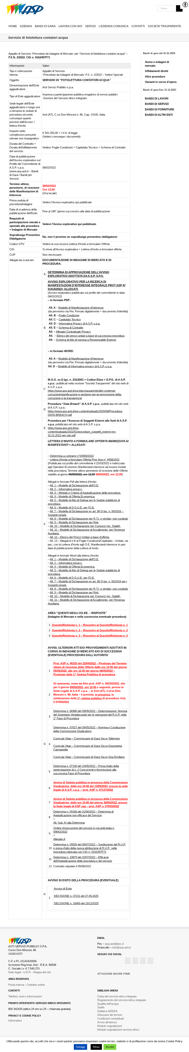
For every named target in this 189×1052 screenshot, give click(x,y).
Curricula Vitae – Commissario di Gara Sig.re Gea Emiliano (89, 756)
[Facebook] (127, 960)
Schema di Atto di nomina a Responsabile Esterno (86, 339)
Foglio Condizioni (69, 315)
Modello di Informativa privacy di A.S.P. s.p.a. (85, 366)
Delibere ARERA (107, 1011)
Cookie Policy (174, 1041)
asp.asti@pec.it (114, 943)
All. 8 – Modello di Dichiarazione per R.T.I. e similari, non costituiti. (89, 518)
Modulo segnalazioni (109, 1025)
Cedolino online (36, 984)
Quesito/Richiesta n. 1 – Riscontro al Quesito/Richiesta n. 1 (90, 625)
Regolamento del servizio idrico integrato (121, 1000)
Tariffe (100, 1007)
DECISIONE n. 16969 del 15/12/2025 (76, 903)
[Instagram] (143, 960)
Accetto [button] (110, 1047)
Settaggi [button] (80, 1047)
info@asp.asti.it (121, 947)
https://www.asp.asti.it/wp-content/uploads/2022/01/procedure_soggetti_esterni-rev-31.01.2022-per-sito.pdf (82, 431)
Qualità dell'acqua (107, 1003)
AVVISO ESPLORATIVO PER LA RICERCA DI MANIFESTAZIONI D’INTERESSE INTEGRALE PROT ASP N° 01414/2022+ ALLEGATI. (87, 285)
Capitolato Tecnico (70, 319)
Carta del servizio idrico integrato (117, 996)
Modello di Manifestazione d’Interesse (81, 307)
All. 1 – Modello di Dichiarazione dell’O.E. (74, 485)
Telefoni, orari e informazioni (25, 996)
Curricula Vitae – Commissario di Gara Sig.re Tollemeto (86, 738)
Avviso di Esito (63, 888)
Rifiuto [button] (96, 1047)
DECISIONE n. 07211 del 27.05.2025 (76, 895)
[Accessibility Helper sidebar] (184, 4)
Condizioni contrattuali (110, 1018)
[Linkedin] (150, 960)
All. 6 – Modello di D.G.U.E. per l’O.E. (72, 507)
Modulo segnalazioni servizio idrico (118, 1029)
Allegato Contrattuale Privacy (73, 331)
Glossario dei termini (109, 1014)
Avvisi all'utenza (107, 1022)
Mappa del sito (42, 972)
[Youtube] (135, 960)
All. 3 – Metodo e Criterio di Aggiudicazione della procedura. (85, 492)
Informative (15, 1020)
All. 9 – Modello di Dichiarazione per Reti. (74, 522)
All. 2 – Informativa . (66, 489)
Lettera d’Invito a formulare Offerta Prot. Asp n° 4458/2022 (84, 459)
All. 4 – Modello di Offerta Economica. (72, 496)
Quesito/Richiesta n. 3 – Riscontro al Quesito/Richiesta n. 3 (90, 635)
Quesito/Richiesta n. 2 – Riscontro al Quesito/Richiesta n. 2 (90, 630)
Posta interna (16, 984)
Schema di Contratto (71, 327)
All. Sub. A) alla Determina (69, 822)
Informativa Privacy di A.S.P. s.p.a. (79, 323)
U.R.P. (27, 972)
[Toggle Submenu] (178, 62)
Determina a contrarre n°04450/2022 (72, 455)
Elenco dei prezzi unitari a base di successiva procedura (90, 335)
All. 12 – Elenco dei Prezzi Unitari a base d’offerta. (80, 537)
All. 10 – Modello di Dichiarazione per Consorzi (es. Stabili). (85, 526)
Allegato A (59, 839)
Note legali (14, 972)
